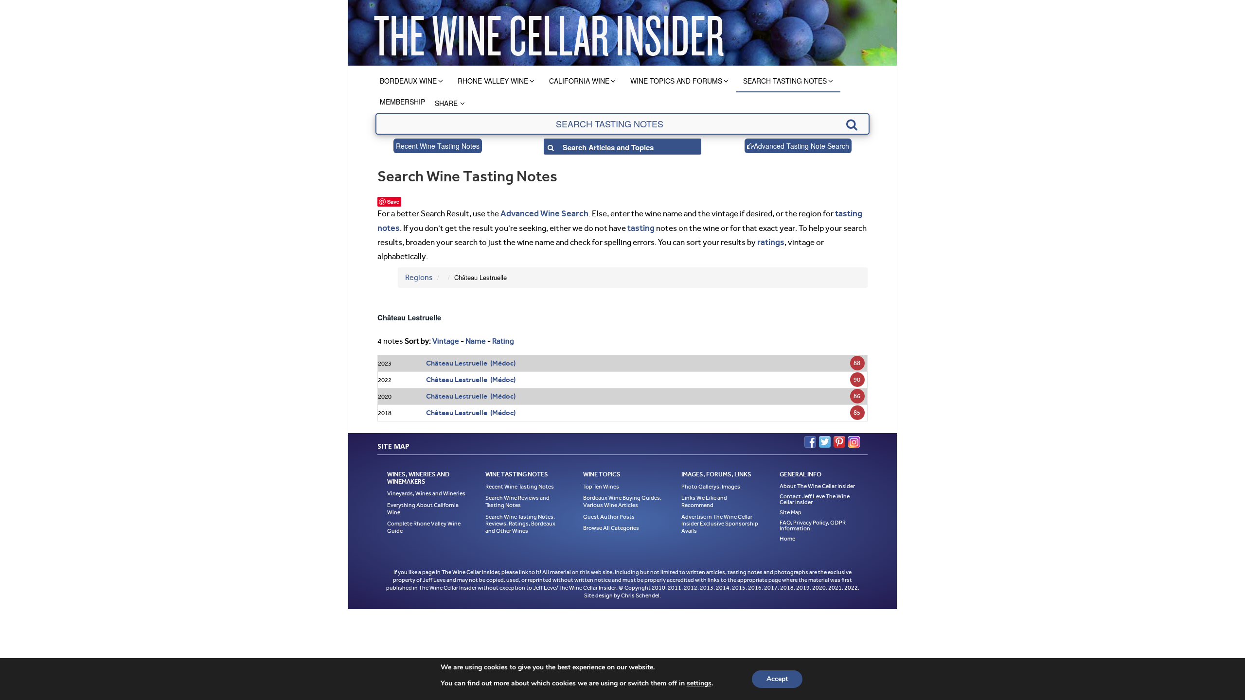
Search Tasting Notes (785, 81)
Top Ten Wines (601, 483)
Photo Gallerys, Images (710, 483)
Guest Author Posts (609, 513)
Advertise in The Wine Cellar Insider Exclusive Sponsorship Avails (719, 520)
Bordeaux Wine (408, 81)
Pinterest (839, 439)
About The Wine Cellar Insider (817, 482)
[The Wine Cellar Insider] (549, 33)
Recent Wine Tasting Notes (438, 146)
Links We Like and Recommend (704, 498)
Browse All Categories (611, 525)
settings (699, 683)
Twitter (825, 439)
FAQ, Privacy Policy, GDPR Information (813, 522)
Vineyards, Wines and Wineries (426, 490)
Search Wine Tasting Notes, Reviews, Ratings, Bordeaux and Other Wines (520, 520)
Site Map (790, 509)
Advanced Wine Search (541, 213)
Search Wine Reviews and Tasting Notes (517, 498)
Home (787, 535)
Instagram (854, 439)
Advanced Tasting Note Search (801, 146)
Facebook (810, 439)
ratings (770, 240)
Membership (402, 101)
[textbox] (622, 124)
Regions (419, 274)
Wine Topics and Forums (676, 81)
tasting (639, 226)
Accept (777, 678)
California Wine (579, 81)
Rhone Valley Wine (493, 81)
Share (446, 103)
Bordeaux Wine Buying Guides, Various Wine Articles (622, 498)
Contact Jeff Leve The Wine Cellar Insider (815, 496)
